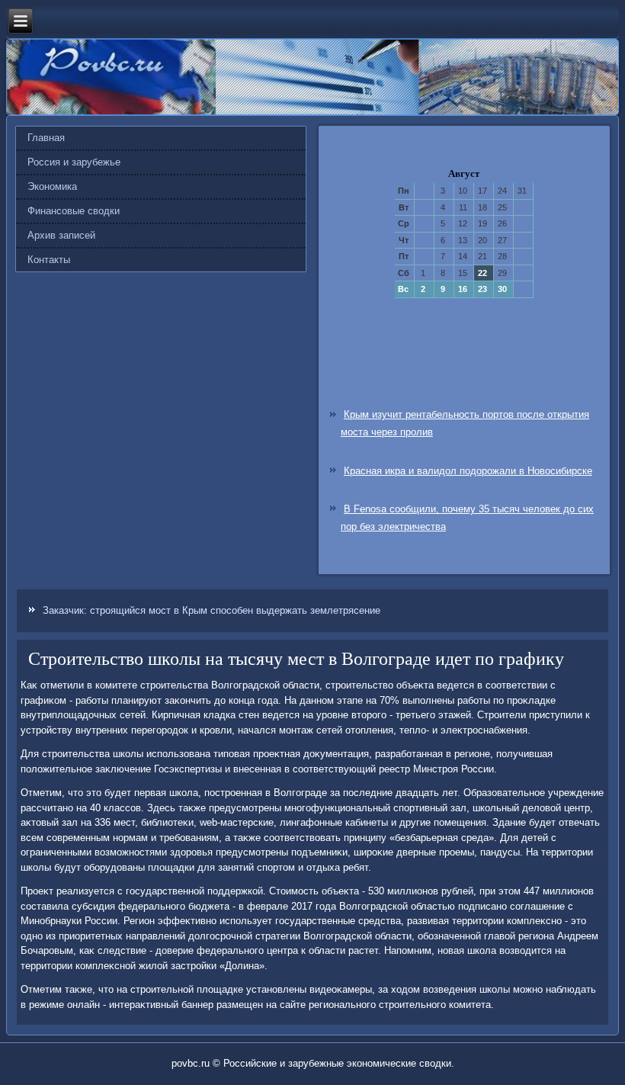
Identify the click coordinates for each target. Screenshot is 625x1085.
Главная (46, 137)
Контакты (48, 259)
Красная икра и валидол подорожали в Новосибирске (468, 471)
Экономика (52, 186)
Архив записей (61, 235)
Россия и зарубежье (73, 162)
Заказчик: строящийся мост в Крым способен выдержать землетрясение (211, 610)
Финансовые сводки (73, 211)
